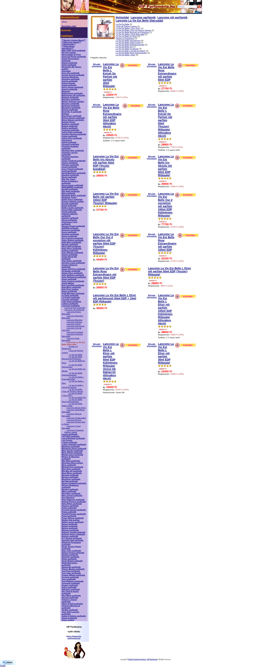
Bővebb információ (97, 65)
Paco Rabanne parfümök (73, 500)
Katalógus (67, 35)
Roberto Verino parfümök (73, 534)
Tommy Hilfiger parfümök (73, 575)
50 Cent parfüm (69, 53)
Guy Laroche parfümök (72, 238)
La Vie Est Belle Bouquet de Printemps (72, 358)
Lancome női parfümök (74, 310)
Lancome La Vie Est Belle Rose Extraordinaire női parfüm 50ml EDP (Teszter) (106, 274)
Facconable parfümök (72, 210)
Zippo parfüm (68, 620)
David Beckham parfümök (74, 173)
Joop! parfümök (69, 279)
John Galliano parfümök (73, 275)
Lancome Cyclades (75, 332)
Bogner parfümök (70, 110)
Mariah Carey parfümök (72, 455)
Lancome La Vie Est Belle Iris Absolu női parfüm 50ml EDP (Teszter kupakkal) (106, 162)
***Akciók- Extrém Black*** (74, 40)
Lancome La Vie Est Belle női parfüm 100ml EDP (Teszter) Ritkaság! (106, 198)
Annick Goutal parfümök (73, 75)
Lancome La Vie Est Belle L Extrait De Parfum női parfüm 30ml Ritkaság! (111, 75)
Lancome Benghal (74, 320)
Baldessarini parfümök (72, 93)
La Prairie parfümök (71, 298)
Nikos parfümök (69, 491)
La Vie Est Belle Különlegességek (72, 374)
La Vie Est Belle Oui (77, 398)
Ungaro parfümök (70, 585)
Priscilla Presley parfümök (74, 514)
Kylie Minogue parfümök (73, 293)
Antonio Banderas (70, 77)
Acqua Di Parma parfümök (74, 57)
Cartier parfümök (69, 136)
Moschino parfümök (71, 479)
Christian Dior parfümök (73, 151)
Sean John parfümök (71, 551)
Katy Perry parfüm (70, 289)
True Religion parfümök (72, 581)
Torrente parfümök (70, 577)
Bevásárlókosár (70, 17)
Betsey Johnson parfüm (73, 102)
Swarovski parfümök (71, 567)
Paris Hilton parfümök (72, 504)
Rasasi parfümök (69, 524)
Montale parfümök (70, 475)
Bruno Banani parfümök (73, 120)
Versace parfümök (70, 598)
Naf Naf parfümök (70, 481)
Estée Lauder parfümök (72, 208)
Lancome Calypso (74, 322)
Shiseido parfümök (70, 557)
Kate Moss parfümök (71, 287)
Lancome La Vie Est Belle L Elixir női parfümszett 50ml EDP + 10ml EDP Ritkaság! (114, 298)
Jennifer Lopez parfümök (73, 263)
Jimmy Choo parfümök (72, 273)
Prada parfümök (69, 512)
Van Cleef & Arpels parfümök (70, 593)
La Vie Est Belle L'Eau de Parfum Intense (72, 390)
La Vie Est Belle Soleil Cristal (72, 405)
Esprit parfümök (69, 206)
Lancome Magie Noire (76, 408)
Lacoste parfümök (70, 300)
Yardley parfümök (70, 610)
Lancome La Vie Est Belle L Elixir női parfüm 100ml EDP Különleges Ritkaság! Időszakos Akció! (166, 309)
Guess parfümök (69, 236)
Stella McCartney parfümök (69, 564)
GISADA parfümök (70, 228)
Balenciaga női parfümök (73, 95)
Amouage (66, 71)
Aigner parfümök (69, 63)
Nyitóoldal (122, 17)
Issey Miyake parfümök (72, 253)
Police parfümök (69, 508)
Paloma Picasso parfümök (74, 502)
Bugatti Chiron (68, 122)
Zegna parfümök (69, 618)
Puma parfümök (69, 516)
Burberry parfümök (70, 124)
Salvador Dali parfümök (72, 540)
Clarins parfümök (70, 163)
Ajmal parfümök (69, 65)
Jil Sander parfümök (71, 271)
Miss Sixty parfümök (71, 469)
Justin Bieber (68, 283)
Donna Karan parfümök (72, 185)
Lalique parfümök (70, 304)
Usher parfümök (69, 587)
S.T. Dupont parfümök (72, 538)
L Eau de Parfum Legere (126, 26)
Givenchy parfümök (71, 230)
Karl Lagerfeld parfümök (73, 285)
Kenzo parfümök (69, 291)
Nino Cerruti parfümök (72, 496)
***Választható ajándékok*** (68, 47)
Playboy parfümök (70, 506)
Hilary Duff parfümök (71, 247)
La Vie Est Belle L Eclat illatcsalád (73, 378)
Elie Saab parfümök (71, 191)
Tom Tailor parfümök (71, 573)
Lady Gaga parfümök (71, 302)
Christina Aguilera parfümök (70, 158)
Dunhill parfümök (70, 189)
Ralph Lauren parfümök (73, 522)
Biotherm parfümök (71, 106)
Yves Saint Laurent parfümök (70, 613)
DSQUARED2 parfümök (72, 187)
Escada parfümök (70, 204)
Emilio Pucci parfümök (72, 200)
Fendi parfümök (69, 212)
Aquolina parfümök (71, 79)
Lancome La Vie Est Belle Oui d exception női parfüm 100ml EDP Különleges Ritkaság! (166, 204)
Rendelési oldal (69, 26)
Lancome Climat (74, 324)
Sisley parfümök (69, 559)
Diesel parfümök (69, 177)
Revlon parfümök (70, 528)
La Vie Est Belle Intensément (72, 366)
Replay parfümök (69, 526)
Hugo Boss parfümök (71, 249)
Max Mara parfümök (71, 461)
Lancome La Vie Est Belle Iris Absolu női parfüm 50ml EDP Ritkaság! (166, 166)
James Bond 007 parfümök (69, 258)
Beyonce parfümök (70, 104)
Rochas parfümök (70, 536)
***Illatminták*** (68, 44)
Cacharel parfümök (70, 130)
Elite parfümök (68, 193)
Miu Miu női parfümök (72, 471)
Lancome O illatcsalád (76, 418)
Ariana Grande (68, 83)
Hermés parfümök (70, 244)
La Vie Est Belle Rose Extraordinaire (72, 401)
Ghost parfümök (69, 220)
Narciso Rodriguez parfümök (70, 486)
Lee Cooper (67, 440)
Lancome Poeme (74, 420)
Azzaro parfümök (69, 89)
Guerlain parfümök (70, 234)
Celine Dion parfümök (72, 138)
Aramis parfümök (69, 81)
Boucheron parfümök (71, 116)
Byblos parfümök (70, 128)
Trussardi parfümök (71, 583)
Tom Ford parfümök (71, 571)
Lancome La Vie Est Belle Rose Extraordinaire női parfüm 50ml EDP (167, 72)
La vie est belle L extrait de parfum (72, 386)
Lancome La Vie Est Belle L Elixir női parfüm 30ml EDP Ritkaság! (166, 353)
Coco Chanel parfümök (72, 169)
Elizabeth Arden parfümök (74, 195)
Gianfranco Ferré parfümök (69, 223)
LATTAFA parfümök (71, 436)
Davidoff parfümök (70, 175)
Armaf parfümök (69, 85)
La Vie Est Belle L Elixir (125, 55)
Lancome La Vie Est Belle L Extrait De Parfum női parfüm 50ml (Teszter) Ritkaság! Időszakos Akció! (166, 120)
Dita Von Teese (68, 179)
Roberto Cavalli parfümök (73, 532)
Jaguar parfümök (69, 255)
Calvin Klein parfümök (72, 132)
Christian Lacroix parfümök (70, 154)
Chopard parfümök (70, 144)
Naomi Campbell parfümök (74, 483)
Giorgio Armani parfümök (73, 226)
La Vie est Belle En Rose (126, 37)
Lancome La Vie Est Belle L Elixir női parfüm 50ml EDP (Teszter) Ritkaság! (169, 271)
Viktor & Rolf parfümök (72, 604)
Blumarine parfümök (71, 108)
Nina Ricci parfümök (71, 494)
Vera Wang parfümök (71, 596)
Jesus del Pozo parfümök (73, 269)
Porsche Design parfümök (74, 510)
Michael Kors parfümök (72, 467)
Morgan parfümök (70, 477)
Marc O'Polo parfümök (72, 453)
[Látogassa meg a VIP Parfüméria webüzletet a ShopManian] (7, 664)
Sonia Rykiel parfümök (72, 561)
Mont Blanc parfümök (72, 473)
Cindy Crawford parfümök (74, 161)
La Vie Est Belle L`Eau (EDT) (72, 394)
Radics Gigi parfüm (71, 520)
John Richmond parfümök (74, 277)
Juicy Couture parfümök (73, 281)
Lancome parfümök (71, 306)
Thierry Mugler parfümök (73, 569)
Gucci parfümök (69, 232)
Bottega (65, 114)
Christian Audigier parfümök (70, 147)
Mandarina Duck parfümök (74, 449)
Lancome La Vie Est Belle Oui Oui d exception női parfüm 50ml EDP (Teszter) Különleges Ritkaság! (106, 243)
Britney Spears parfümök (73, 118)
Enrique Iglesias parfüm (73, 202)
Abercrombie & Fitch (71, 55)
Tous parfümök (69, 579)
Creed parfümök (69, 171)
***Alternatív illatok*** (71, 42)
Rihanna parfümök (70, 530)
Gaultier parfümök (70, 218)
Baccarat (66, 91)
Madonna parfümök (71, 447)
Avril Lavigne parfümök (72, 87)
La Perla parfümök (70, 296)
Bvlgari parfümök (70, 126)
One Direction (68, 498)
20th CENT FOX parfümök (73, 51)
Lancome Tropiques (75, 430)
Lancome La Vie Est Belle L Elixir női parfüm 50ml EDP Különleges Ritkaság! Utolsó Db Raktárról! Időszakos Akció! (111, 361)
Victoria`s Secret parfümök (69, 601)
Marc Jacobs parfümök (72, 451)
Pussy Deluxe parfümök (73, 518)
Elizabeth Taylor (69, 198)
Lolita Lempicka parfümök (74, 445)
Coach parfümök (69, 167)
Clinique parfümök (70, 165)
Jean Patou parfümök (72, 261)
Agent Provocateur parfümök (70, 60)
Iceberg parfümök (70, 251)
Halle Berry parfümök (71, 242)
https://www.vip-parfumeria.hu (74, 637)
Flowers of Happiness (70, 348)
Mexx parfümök (69, 465)
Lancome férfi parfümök (74, 308)
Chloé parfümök (69, 142)
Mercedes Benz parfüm (72, 463)
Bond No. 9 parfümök (71, 112)
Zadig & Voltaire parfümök (74, 616)
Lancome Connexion (75, 326)
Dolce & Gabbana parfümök (70, 182)
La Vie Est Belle (75, 355)
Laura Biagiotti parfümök (73, 438)
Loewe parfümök (69, 442)
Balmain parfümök (70, 97)
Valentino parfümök (71, 589)
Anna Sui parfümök (71, 73)
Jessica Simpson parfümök (69, 266)
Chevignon (67, 140)
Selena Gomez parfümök (73, 553)
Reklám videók (70, 432)
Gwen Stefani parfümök (72, 240)
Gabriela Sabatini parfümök (70, 215)
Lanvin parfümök (69, 434)
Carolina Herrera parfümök (74, 134)
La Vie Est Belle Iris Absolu (127, 49)
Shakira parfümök (70, 555)
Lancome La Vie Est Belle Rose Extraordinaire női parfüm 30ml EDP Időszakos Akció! (112, 115)
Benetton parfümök (71, 100)
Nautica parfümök (70, 489)
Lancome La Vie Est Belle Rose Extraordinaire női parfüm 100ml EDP (167, 242)
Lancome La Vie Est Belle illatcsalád (139, 20)
